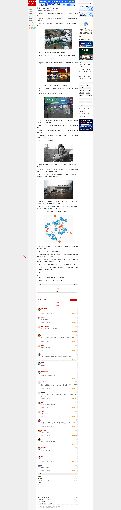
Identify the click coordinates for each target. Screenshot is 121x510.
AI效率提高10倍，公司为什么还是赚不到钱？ (44, 480)
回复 (73, 313)
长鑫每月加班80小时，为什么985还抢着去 (85, 76)
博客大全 (31, 20)
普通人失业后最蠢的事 (82, 111)
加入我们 (38, 506)
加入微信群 (75, 284)
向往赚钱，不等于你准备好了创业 (84, 116)
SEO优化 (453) (82, 87)
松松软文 (33, 28)
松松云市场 (29, 28)
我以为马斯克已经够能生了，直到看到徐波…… (44, 484)
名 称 (38, 288)
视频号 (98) (88, 92)
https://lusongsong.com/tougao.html (84, 39)
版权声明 (50, 506)
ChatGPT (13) (82, 85)
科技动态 (31, 16)
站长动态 (31, 9)
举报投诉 (44, 506)
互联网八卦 (88, 85)
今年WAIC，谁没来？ (41, 478)
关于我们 (41, 506)
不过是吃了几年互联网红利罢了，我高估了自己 (44, 493)
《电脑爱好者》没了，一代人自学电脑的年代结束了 (45, 499)
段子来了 (31, 13)
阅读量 (40, 10)
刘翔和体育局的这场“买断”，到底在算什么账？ (86, 108)
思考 (38, 127)
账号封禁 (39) (89, 90)
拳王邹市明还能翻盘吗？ (82, 73)
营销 (40, 18)
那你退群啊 (39, 482)
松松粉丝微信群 (82, 101)
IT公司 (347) (89, 87)
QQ (38, 291)
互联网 (76, 473)
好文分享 (31, 11)
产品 (62, 130)
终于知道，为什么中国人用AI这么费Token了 (85, 71)
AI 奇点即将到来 (40, 476)
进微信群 (31, 28)
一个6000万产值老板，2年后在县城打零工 (85, 64)
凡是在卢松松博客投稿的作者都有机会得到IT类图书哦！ (46, 503)
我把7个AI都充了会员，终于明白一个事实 (85, 69)
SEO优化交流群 (89, 101)
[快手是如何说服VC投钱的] (24, 255)
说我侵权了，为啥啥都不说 (42, 501)
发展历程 (54, 506)
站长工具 (31, 18)
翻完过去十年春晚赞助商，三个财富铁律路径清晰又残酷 (46, 497)
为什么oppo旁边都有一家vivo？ (48, 8)
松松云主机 (35, 28)
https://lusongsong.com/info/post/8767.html (52, 280)
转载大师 (48, 10)
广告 (50, 251)
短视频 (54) (81, 95)
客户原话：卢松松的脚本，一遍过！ (84, 74)
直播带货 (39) (82, 92)
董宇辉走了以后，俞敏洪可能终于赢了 (84, 113)
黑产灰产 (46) (82, 90)
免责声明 (47, 506)
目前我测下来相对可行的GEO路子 (43, 495)
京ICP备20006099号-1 (49, 508)
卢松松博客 (32, 3)
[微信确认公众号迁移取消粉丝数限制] (97, 255)
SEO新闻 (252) (89, 95)
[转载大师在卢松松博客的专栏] (86, 24)
